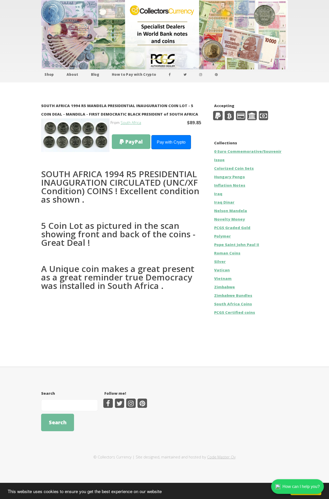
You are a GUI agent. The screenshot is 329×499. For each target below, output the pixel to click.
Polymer (222, 236)
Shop (49, 74)
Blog (95, 74)
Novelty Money (229, 219)
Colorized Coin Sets (234, 168)
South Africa (131, 122)
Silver (220, 261)
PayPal (133, 141)
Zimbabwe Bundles (233, 295)
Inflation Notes (229, 185)
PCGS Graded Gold (232, 227)
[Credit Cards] (240, 115)
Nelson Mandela (230, 210)
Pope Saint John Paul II (236, 244)
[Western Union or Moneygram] (263, 115)
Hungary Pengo (229, 176)
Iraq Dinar (224, 202)
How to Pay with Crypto (134, 74)
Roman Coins (227, 253)
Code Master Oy (221, 456)
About (72, 74)
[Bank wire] (252, 115)
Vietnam (223, 278)
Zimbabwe (224, 286)
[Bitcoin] (229, 115)
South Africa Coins (233, 303)
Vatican (222, 269)
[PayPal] (218, 115)
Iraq (218, 193)
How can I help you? (301, 486)
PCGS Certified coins (234, 312)
